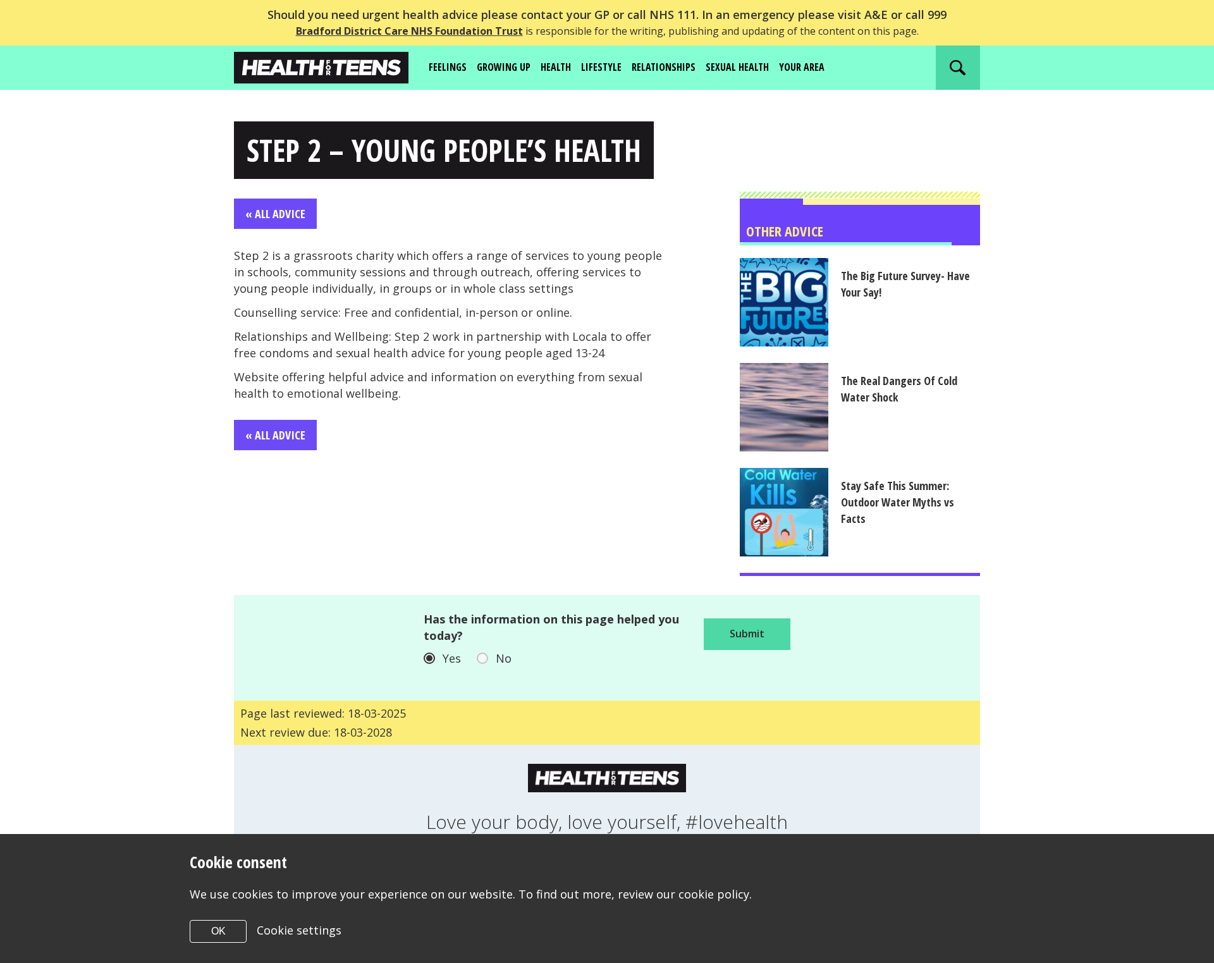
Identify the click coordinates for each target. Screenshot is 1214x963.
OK (218, 931)
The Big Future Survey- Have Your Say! (905, 284)
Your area (802, 67)
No (504, 658)
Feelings (448, 67)
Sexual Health (737, 67)
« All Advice (275, 213)
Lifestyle (601, 67)
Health (556, 67)
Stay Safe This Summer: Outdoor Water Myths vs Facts (897, 502)
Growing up (503, 67)
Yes (452, 658)
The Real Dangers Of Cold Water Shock (899, 389)
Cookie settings (299, 930)
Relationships (664, 67)
